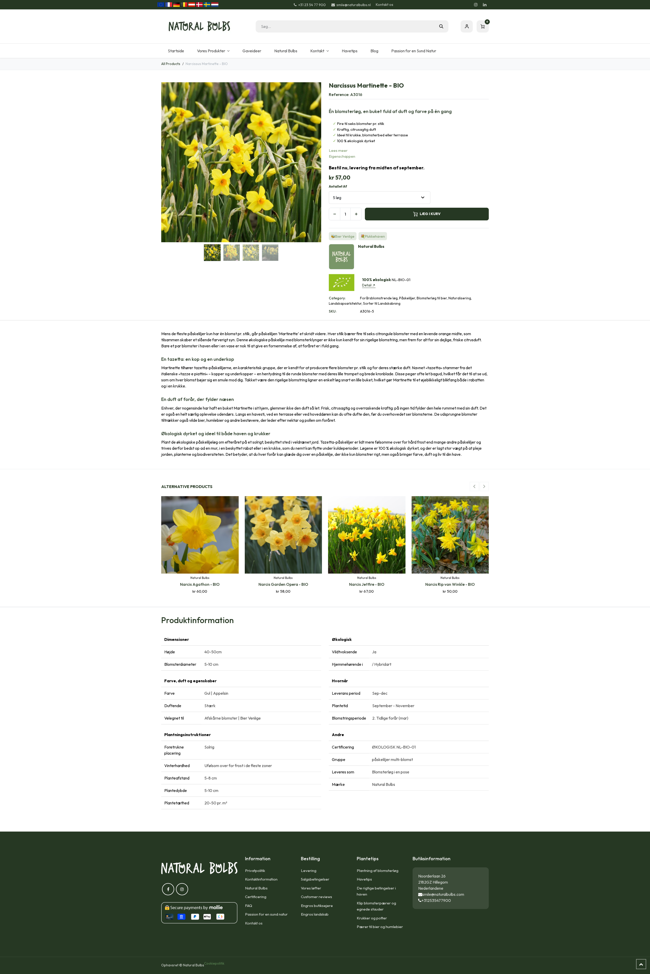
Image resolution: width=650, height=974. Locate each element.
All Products (170, 63)
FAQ (248, 905)
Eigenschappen (342, 156)
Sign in (467, 26)
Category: (337, 298)
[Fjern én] (334, 214)
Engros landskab (315, 914)
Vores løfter (311, 888)
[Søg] (441, 26)
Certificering (255, 896)
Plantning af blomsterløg (377, 870)
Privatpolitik (255, 870)
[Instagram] (476, 5)
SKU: (332, 311)
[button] (169, 162)
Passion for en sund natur (266, 914)
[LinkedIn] (485, 5)
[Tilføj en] (356, 214)
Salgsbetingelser (315, 879)
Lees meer (338, 150)
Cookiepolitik (214, 963)
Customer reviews (316, 896)
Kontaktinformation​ (261, 879)
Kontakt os (384, 4)
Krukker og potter (372, 918)
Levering (308, 870)
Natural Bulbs (256, 888)
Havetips (364, 879)
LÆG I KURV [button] (430, 214)
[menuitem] (175, 51)
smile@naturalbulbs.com (443, 894)
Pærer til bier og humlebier (380, 926)
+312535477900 (436, 900)
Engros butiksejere (317, 905)
